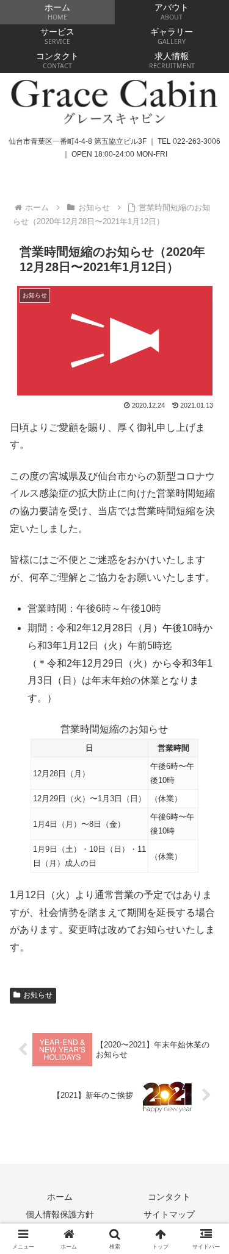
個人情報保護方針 (60, 1214)
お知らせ (38, 995)
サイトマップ (169, 1214)
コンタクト (169, 1197)
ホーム (60, 1197)
